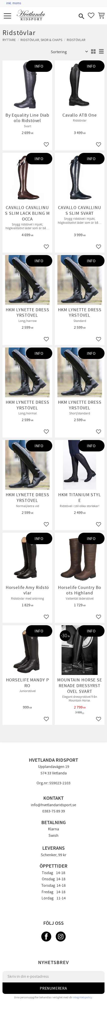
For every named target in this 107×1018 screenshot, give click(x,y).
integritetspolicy (82, 997)
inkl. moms (13, 3)
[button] (8, 16)
